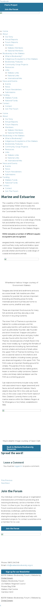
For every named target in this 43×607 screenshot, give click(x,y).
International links (15, 78)
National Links (13, 76)
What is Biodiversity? (13, 56)
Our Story (9, 37)
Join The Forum (11, 109)
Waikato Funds (11, 98)
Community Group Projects (16, 65)
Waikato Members (15, 48)
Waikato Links (13, 73)
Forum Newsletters (13, 90)
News (7, 87)
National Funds (11, 101)
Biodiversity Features (14, 62)
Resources (9, 67)
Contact (8, 106)
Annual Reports (11, 39)
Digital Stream (7, 578)
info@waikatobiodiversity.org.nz (19, 565)
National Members (15, 51)
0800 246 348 (13, 562)
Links (7, 70)
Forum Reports (11, 42)
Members (9, 45)
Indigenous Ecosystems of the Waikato (21, 59)
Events (8, 84)
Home (5, 31)
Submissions (10, 92)
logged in (18, 466)
